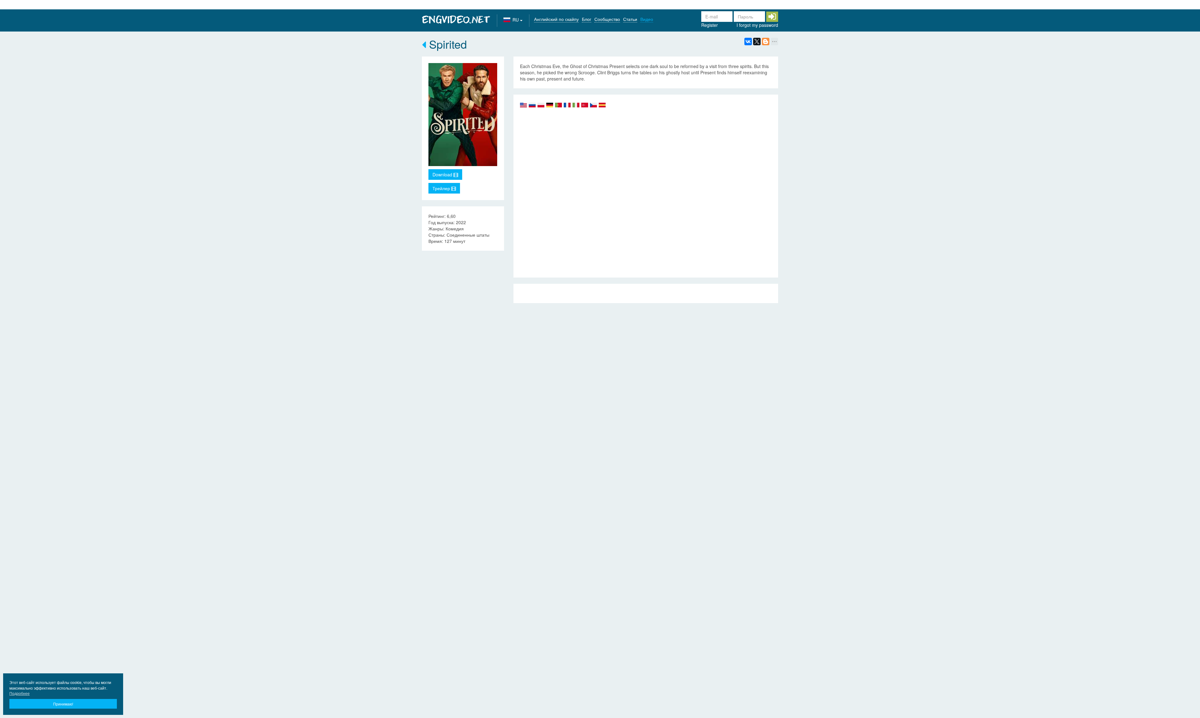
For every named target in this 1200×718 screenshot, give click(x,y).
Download (442, 174)
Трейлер (441, 188)
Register (709, 25)
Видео (646, 19)
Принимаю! (63, 703)
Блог (586, 19)
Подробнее (19, 693)
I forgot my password (757, 25)
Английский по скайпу (556, 19)
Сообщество (607, 19)
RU (516, 20)
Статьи (630, 19)
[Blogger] (765, 41)
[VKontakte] (748, 41)
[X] (757, 41)
